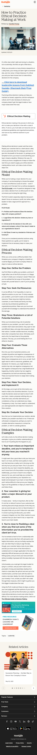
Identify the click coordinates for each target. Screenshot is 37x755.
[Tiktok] (33, 722)
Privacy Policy (20, 743)
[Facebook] (7, 722)
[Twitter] (20, 722)
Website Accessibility (12, 746)
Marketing (7, 6)
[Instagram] (11, 722)
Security (29, 743)
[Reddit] (28, 722)
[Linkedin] (24, 722)
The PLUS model (7, 188)
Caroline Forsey (14, 24)
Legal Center (9, 743)
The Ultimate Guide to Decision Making (14, 599)
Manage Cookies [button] (26, 746)
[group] (18, 667)
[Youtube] (15, 722)
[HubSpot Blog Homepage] (5, 2)
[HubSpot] (18, 735)
